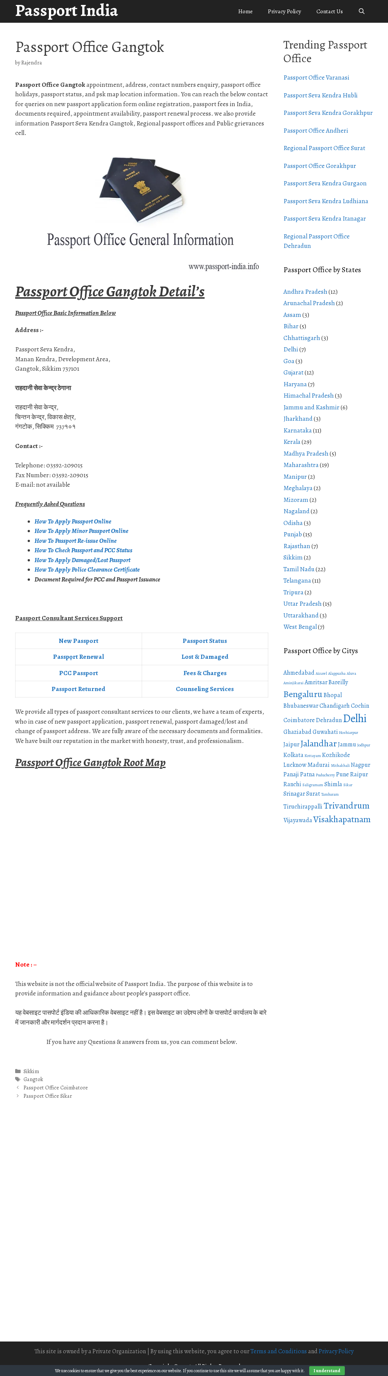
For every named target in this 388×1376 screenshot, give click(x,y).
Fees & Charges (205, 673)
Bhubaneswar (300, 706)
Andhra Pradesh (305, 291)
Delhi (290, 349)
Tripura (293, 592)
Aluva (351, 673)
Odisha (293, 523)
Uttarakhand (301, 615)
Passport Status (205, 640)
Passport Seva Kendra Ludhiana (325, 201)
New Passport (79, 640)
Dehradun (329, 720)
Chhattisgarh (301, 338)
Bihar (291, 326)
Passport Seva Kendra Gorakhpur (328, 112)
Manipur (295, 476)
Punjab (292, 534)
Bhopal (333, 695)
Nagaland (296, 511)
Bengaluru (302, 694)
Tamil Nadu (298, 569)
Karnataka (297, 430)
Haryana (295, 384)
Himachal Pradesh (308, 395)
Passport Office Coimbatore (55, 1087)
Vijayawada (297, 820)
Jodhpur (363, 745)
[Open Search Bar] (361, 11)
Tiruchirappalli (302, 806)
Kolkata (293, 755)
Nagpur (360, 765)
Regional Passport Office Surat (324, 148)
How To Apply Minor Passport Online (81, 531)
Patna (307, 774)
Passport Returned (78, 689)
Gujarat (293, 372)
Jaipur (291, 744)
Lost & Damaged (204, 656)
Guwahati (325, 732)
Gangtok (33, 1079)
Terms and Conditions (278, 1351)
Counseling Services (205, 689)
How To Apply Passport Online (72, 521)
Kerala (291, 441)
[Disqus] (141, 1229)
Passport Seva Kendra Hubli (320, 95)
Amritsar (316, 682)
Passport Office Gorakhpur (319, 165)
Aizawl (321, 673)
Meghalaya (298, 488)
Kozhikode (336, 755)
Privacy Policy (284, 11)
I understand (327, 1371)
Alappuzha (337, 673)
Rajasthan (296, 546)
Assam (292, 314)
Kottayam (313, 756)
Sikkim (31, 1071)
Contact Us (329, 11)
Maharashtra (301, 465)
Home (245, 11)
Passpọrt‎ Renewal (78, 656)
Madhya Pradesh (306, 453)
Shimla (333, 784)
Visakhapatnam (342, 819)
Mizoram (295, 499)
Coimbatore (299, 720)
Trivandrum (346, 805)
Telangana (297, 580)
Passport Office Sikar (47, 1096)
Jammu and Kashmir (311, 407)
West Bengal (300, 626)
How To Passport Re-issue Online (76, 540)
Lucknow (294, 765)
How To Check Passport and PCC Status (83, 550)
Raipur (359, 774)
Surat (313, 794)
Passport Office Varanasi (316, 77)
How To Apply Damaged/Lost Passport (82, 560)
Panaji (291, 774)
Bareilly (338, 682)
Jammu (347, 744)
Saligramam (312, 785)
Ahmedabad (298, 673)
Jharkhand (298, 418)
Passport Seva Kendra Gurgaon (325, 183)
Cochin (360, 706)
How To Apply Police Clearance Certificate (87, 569)
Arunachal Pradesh (309, 303)
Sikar (347, 785)
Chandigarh (334, 706)
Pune (342, 774)
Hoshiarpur (348, 732)
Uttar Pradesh (302, 603)
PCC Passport (78, 673)
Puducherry (325, 775)
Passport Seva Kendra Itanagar (324, 218)
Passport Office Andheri (315, 130)
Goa (288, 361)
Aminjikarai (293, 683)
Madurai (318, 765)
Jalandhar (318, 743)
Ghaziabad (297, 732)
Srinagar (294, 794)
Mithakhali (340, 765)
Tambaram (330, 794)
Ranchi (292, 784)
